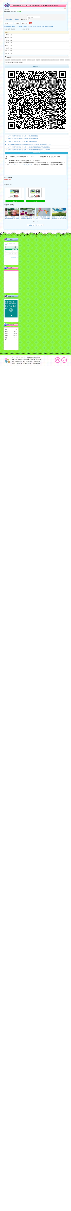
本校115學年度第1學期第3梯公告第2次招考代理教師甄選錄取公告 (22, 135)
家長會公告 (9, 50)
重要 (11, 62)
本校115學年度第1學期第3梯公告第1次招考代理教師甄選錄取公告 (22, 138)
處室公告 (8, 32)
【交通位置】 (38, 359)
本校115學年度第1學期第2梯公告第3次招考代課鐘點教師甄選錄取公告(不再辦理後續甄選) (28, 147)
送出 (31, 23)
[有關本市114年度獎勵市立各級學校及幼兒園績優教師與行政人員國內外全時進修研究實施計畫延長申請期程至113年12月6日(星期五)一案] (12, 212)
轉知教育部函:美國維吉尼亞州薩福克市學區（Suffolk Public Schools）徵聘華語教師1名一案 (28, 26)
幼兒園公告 (9, 53)
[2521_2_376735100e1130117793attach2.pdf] (35, 192)
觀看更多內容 (37, 152)
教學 (15, 62)
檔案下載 (15, 201)
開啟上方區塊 (65, 8)
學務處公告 (9, 37)
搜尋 (29, 19)
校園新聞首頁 (8, 19)
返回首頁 (57, 360)
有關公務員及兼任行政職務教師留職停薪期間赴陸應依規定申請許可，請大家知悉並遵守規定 (28, 144)
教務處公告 (9, 34)
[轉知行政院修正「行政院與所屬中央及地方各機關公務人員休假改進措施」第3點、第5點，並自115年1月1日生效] (27, 212)
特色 (20, 62)
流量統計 (11, 324)
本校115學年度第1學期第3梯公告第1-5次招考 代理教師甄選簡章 (21, 141)
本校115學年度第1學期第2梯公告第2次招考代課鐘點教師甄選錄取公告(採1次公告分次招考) (28, 149)
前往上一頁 (31, 225)
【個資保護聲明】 (35, 363)
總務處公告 (9, 40)
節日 (6, 62)
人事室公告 (16, 19)
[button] (34, 222)
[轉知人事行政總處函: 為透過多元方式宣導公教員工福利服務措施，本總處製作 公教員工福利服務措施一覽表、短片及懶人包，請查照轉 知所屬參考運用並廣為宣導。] (43, 212)
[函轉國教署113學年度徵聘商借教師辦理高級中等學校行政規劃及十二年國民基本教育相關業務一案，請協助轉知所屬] (59, 212)
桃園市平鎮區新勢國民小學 (33, 357)
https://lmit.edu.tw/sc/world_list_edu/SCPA (22, 165)
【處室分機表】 (37, 361)
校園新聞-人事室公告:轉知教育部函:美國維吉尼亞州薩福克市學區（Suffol (35, 5)
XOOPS (21, 357)
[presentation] (5, 212)
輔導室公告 (9, 42)
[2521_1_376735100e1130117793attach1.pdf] (14, 192)
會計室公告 (9, 48)
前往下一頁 (39, 225)
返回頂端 (64, 360)
